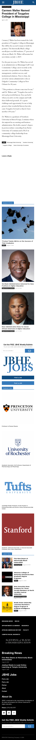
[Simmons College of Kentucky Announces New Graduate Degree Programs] (7, 577)
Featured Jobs (7, 388)
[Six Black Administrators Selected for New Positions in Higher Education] (18, 265)
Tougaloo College (7, 145)
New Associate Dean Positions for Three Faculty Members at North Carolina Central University (24, 590)
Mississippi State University (14, 142)
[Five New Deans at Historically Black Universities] (7, 563)
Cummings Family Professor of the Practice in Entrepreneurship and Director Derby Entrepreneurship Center (17, 507)
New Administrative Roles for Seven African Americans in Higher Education (16, 328)
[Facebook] (14, 713)
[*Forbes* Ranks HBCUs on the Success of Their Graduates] (18, 223)
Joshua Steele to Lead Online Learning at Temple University (14, 666)
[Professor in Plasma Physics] (18, 408)
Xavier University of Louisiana (21, 145)
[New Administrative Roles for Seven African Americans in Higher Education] (18, 308)
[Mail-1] (9, 713)
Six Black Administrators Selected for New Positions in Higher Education (18, 285)
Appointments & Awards (8, 288)
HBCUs (3, 245)
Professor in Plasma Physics (10, 426)
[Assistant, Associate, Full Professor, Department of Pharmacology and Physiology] (18, 447)
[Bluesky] (4, 713)
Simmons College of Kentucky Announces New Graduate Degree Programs (24, 575)
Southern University (28, 142)
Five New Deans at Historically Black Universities (21, 560)
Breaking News (6, 7)
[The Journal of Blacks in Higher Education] (18, 2)
